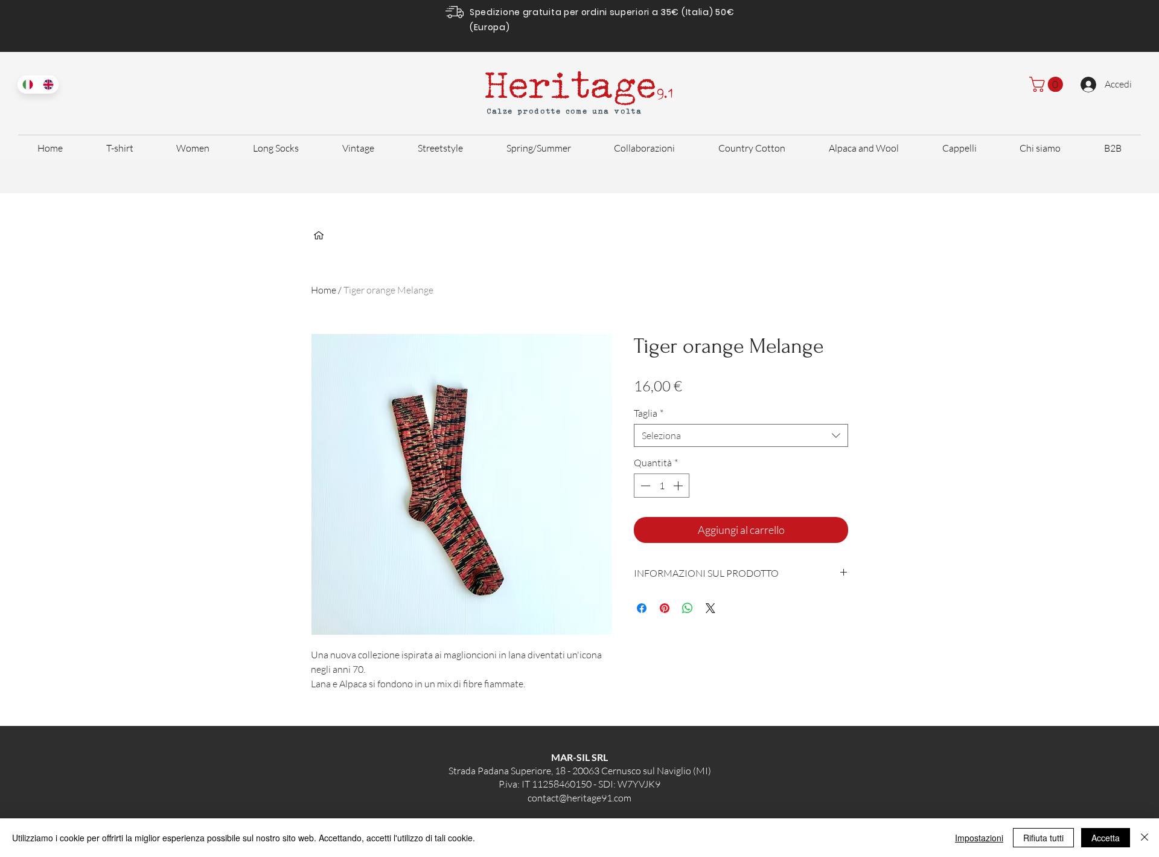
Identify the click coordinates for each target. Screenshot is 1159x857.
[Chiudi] (1144, 837)
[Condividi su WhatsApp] (687, 608)
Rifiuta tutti (1043, 838)
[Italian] (28, 84)
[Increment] (679, 485)
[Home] (319, 235)
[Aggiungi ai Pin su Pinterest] (664, 608)
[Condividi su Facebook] (641, 608)
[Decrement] (644, 485)
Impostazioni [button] (979, 838)
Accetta (1105, 838)
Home (323, 290)
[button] (1048, 84)
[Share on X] (710, 608)
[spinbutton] (662, 485)
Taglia (648, 413)
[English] (48, 84)
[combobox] (741, 435)
